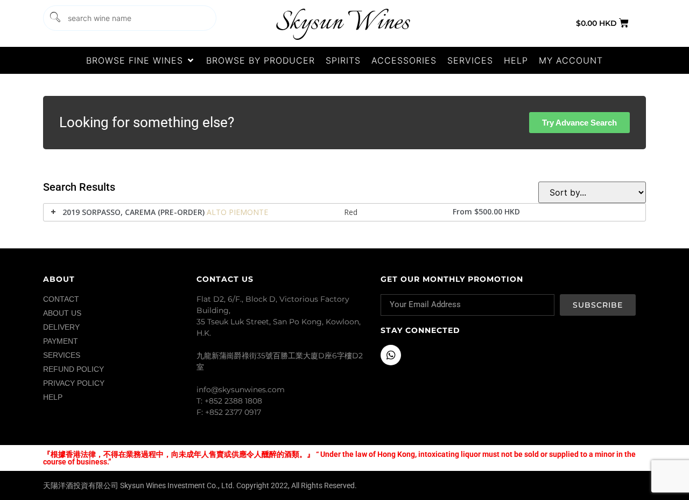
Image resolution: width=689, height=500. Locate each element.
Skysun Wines (342, 23)
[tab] (344, 212)
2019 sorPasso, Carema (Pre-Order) (133, 212)
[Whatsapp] (391, 355)
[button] (141, 60)
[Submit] (54, 18)
